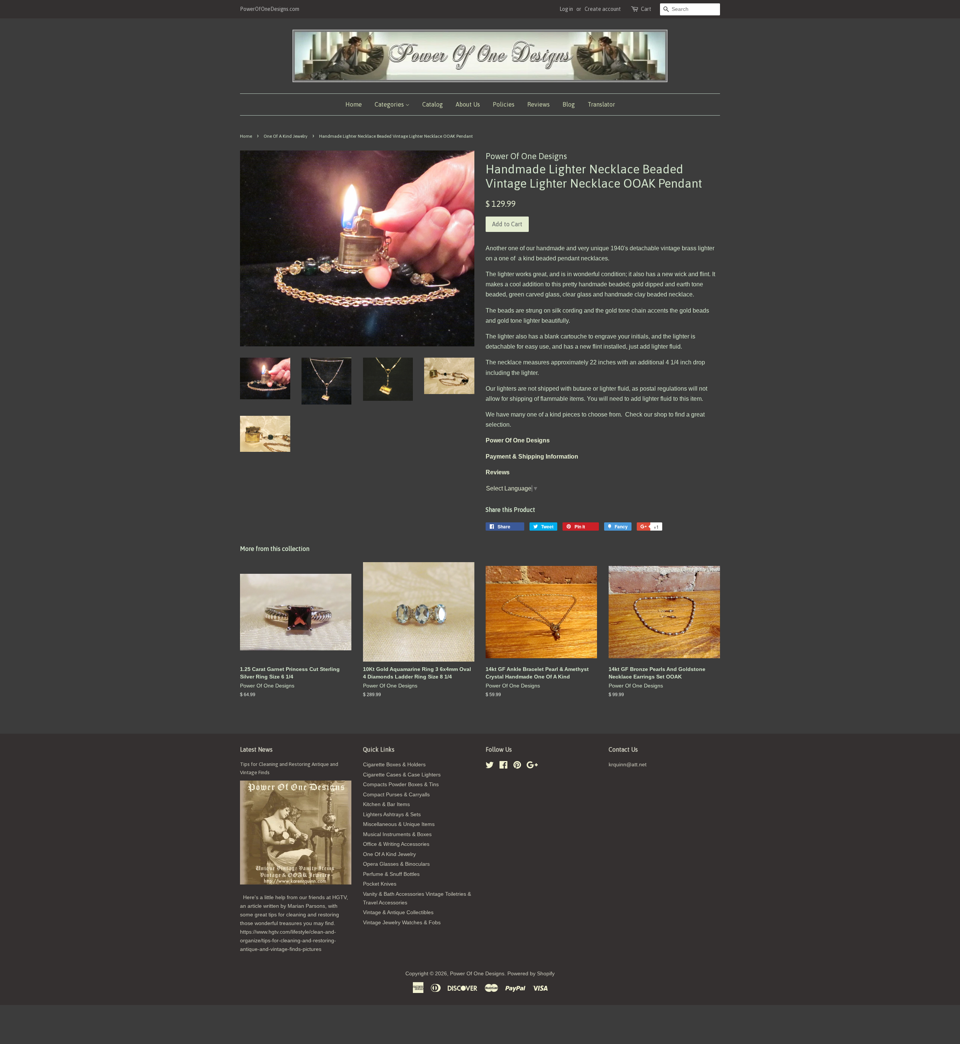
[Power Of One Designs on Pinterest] (517, 766)
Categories (390, 104)
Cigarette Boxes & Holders (394, 764)
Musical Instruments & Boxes (397, 834)
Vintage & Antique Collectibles (398, 912)
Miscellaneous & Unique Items (399, 824)
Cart (646, 9)
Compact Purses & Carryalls (396, 794)
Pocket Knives (379, 884)
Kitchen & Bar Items (386, 804)
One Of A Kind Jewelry (286, 136)
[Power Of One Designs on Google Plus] (532, 766)
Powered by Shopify (531, 973)
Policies (503, 104)
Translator (601, 104)
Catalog (432, 104)
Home (353, 104)
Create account (603, 9)
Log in (566, 9)
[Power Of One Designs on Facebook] (503, 766)
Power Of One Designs (477, 973)
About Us (468, 104)
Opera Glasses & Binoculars (396, 864)
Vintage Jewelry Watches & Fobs (402, 922)
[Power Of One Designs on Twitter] (490, 766)
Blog (568, 104)
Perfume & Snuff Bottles (391, 874)
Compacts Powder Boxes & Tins (401, 784)
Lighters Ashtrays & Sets (392, 814)
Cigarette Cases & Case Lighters (402, 775)
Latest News (256, 749)
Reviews (538, 104)
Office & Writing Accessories (396, 844)
